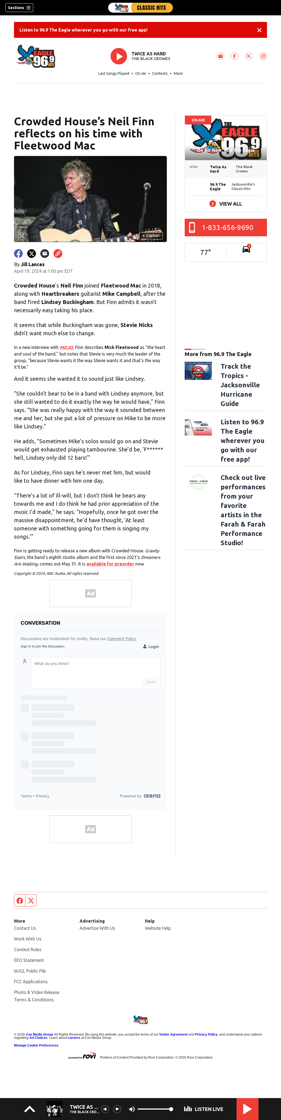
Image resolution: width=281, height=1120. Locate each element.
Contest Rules (27, 949)
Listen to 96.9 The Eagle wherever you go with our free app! (83, 29)
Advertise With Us (97, 928)
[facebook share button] (18, 253)
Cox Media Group (39, 1034)
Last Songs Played (113, 73)
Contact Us (25, 928)
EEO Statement (29, 960)
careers (74, 1038)
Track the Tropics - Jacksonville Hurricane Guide (240, 385)
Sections (16, 7)
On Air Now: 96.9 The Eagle (226, 150)
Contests (160, 73)
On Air (140, 73)
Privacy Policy (206, 1034)
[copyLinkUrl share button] (58, 253)
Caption (150, 235)
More (178, 73)
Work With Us (27, 938)
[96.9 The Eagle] (140, 7)
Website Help (158, 928)
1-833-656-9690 (228, 227)
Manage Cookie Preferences (36, 1045)
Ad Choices (38, 1038)
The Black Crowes (150, 58)
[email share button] (44, 253)
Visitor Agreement (173, 1034)
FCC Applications (31, 981)
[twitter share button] (31, 253)
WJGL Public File (30, 970)
